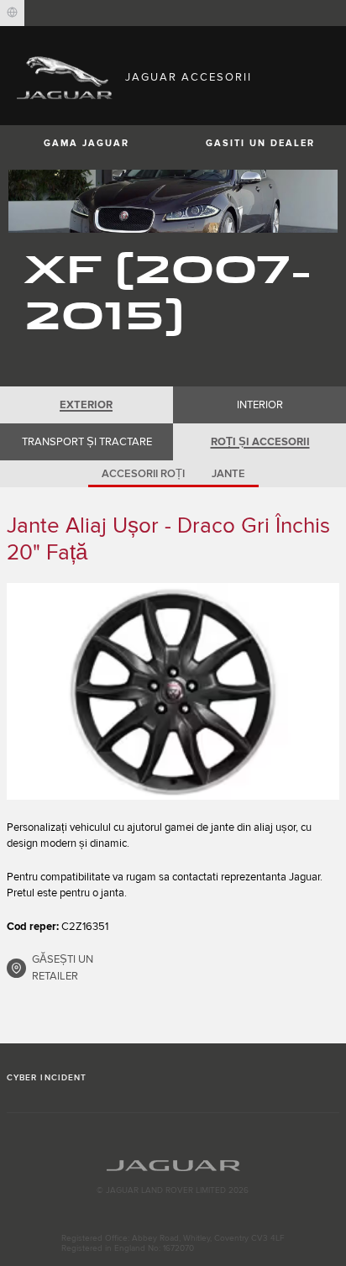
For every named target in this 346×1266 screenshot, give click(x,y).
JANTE (228, 474)
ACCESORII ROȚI (143, 474)
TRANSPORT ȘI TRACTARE (87, 442)
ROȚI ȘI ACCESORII (260, 442)
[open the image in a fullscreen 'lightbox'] (173, 691)
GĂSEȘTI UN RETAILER (62, 968)
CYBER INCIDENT (46, 1078)
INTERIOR (260, 405)
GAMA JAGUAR (86, 143)
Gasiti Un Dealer (260, 143)
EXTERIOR (86, 405)
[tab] (86, 404)
